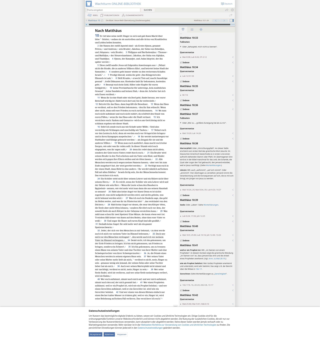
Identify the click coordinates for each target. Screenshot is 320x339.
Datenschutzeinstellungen (150, 327)
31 (97, 224)
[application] (160, 24)
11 (99, 97)
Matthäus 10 (94, 20)
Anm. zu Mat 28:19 (217, 258)
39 (152, 269)
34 (129, 240)
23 (146, 165)
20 (131, 149)
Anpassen (121, 334)
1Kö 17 (199, 269)
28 (109, 204)
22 (156, 159)
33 (154, 233)
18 (139, 136)
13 (152, 104)
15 (155, 117)
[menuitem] (232, 10)
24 (99, 178)
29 (161, 211)
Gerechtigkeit (220, 273)
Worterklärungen (213, 165)
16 (99, 126)
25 (114, 182)
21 (148, 152)
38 (118, 266)
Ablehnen (109, 334)
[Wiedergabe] (87, 25)
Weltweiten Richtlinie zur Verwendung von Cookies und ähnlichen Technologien (178, 324)
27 (127, 198)
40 (99, 279)
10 (111, 88)
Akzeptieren (95, 334)
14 (156, 110)
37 (145, 256)
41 (141, 282)
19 (115, 143)
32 (99, 230)
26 (109, 191)
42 (117, 292)
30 (105, 220)
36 (145, 253)
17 (152, 130)
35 (129, 246)
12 (97, 104)
